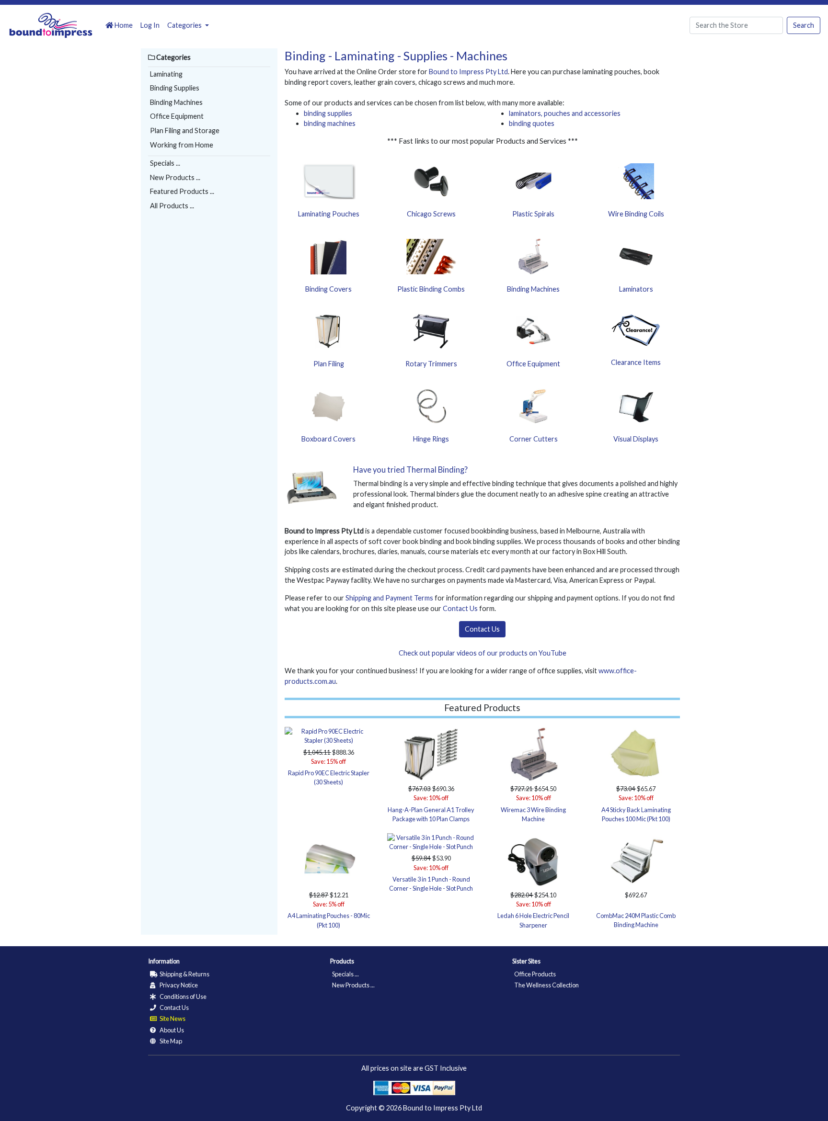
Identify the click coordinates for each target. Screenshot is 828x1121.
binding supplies (328, 113)
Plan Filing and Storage (184, 130)
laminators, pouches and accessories (565, 113)
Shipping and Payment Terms (389, 598)
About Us (171, 1030)
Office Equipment (177, 116)
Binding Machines (176, 102)
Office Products (535, 974)
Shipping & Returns (184, 974)
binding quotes (531, 123)
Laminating (166, 74)
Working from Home (181, 145)
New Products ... (175, 177)
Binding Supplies (174, 88)
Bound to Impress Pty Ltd (468, 72)
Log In (150, 25)
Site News (172, 1018)
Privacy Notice (178, 985)
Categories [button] (185, 25)
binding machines (330, 123)
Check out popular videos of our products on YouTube (482, 653)
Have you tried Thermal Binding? (410, 470)
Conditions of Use (183, 996)
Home (123, 25)
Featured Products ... (182, 191)
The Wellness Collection (546, 985)
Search (803, 25)
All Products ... (172, 206)
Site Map (170, 1041)
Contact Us (460, 608)
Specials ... (165, 163)
